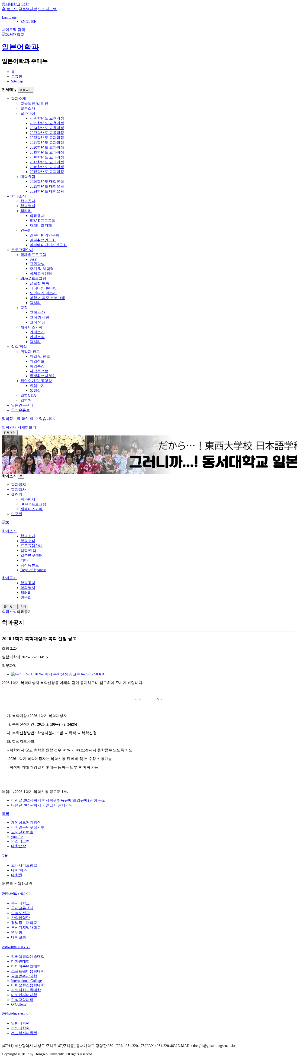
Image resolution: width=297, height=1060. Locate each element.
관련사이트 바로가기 (16, 893)
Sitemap (17, 81)
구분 (5, 855)
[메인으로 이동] (5, 522)
